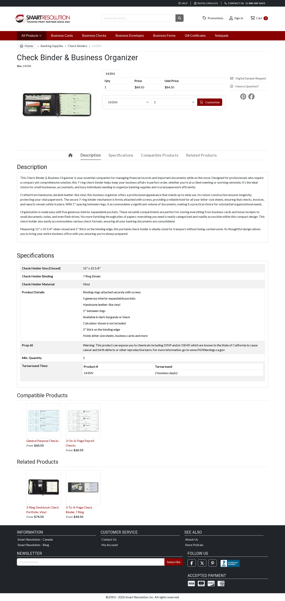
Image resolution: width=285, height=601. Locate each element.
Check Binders (77, 46)
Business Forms (164, 35)
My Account (109, 545)
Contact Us (109, 539)
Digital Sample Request (250, 78)
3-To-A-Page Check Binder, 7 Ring (79, 509)
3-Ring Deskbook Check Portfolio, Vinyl (42, 509)
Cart (261, 18)
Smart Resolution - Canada (35, 539)
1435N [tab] (110, 73)
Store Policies (194, 545)
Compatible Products (159, 155)
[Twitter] (202, 563)
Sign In (238, 18)
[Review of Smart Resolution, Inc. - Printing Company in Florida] (230, 563)
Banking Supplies (52, 46)
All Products (34, 35)
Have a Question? (247, 86)
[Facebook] (191, 563)
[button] (179, 18)
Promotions (215, 18)
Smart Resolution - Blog (33, 545)
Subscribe (173, 562)
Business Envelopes (130, 35)
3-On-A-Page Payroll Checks (80, 443)
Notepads (221, 35)
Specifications (121, 155)
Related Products (201, 155)
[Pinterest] (212, 563)
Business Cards (62, 35)
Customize (212, 102)
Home (28, 46)
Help (184, 3)
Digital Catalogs (207, 3)
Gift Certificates (195, 35)
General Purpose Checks (42, 440)
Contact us (246, 3)
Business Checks (94, 35)
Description (90, 155)
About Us (191, 539)
